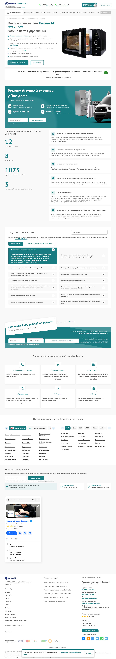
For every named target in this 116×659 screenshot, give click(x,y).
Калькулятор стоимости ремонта (16, 620)
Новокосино (82, 443)
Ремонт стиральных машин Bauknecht (56, 597)
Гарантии (62, 12)
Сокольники (65, 449)
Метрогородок (100, 440)
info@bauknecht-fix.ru (89, 598)
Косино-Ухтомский (84, 440)
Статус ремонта (105, 12)
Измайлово (64, 440)
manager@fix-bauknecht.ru (91, 603)
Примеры (8, 595)
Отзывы (49, 12)
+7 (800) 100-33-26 (63, 4)
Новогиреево (65, 443)
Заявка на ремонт (82, 12)
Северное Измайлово (85, 446)
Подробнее (58, 379)
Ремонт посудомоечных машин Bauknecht (57, 594)
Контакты (92, 12)
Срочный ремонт (28, 12)
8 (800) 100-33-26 (88, 594)
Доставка (55, 12)
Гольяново (81, 437)
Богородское (65, 433)
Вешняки (81, 433)
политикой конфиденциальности (31, 344)
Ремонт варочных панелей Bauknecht (56, 582)
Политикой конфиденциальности (46, 481)
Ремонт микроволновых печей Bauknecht (57, 590)
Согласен (88, 653)
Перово (97, 443)
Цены (36, 12)
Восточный (98, 433)
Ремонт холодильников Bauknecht (55, 601)
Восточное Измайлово (68, 437)
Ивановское (99, 437)
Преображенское (66, 446)
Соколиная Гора (100, 446)
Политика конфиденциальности (58, 647)
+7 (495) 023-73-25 (47, 4)
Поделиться (83, 638)
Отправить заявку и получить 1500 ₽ (62, 341)
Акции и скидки (70, 12)
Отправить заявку (37, 120)
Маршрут (13, 533)
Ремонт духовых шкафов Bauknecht (55, 586)
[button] (6, 428)
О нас (42, 12)
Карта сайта (9, 632)
